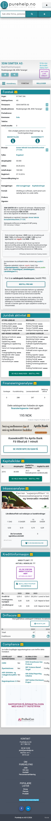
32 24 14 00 (25, 748)
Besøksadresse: (7, 109)
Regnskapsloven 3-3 (9, 681)
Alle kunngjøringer (23, 186)
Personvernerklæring (27, 774)
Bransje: (4, 148)
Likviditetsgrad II (10, 271)
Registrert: (5, 174)
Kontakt (26, 772)
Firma (25, 789)
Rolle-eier (41, 83)
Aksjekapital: (6, 161)
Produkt (25, 794)
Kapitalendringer (38, 186)
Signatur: (4, 201)
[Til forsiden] (10, 5)
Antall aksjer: (6, 170)
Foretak (25, 83)
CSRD (4, 663)
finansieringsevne (20, 408)
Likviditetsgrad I (29, 269)
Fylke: (3, 155)
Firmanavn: (5, 105)
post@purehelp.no (26, 750)
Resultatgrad (17, 269)
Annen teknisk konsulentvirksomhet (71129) (30, 149)
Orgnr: (3, 96)
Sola (18, 117)
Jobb (25, 768)
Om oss (26, 770)
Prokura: (4, 197)
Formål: (4, 191)
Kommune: (5, 117)
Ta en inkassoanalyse (35, 543)
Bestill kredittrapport (27, 585)
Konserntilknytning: (8, 179)
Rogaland (19, 155)
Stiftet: (4, 166)
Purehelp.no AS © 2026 (23, 818)
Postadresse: (6, 113)
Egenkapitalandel (11, 267)
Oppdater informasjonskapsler (29, 800)
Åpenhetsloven (7, 668)
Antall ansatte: (7, 126)
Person (25, 791)
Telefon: (4, 121)
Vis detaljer (40, 624)
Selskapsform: (7, 100)
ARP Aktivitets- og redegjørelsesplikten (9, 675)
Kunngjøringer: (7, 186)
